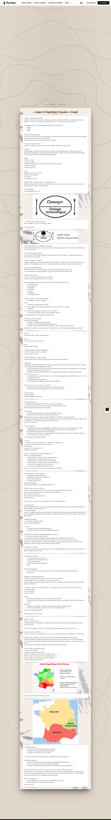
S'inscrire (104, 3)
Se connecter (91, 3)
